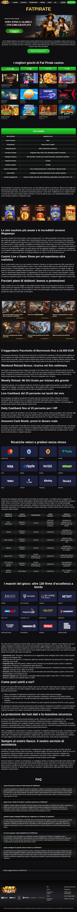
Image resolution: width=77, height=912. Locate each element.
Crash (47, 68)
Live (28, 68)
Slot (66, 68)
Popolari (9, 68)
